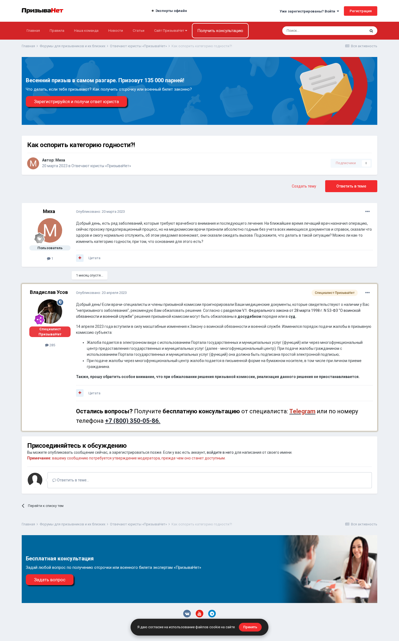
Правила (57, 30)
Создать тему (304, 186)
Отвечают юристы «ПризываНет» (101, 166)
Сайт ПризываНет (169, 30)
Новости (115, 30)
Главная (33, 30)
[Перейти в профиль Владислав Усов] (50, 311)
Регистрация (361, 11)
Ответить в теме (351, 186)
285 (52, 345)
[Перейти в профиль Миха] (33, 163)
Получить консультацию (220, 30)
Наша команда (86, 30)
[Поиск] (371, 30)
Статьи (138, 30)
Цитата (94, 258)
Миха (60, 160)
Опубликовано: (100, 212)
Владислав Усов (49, 292)
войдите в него (220, 452)
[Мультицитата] (80, 258)
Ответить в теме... (72, 480)
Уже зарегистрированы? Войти (308, 11)
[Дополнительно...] (367, 211)
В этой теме (349, 31)
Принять (250, 627)
